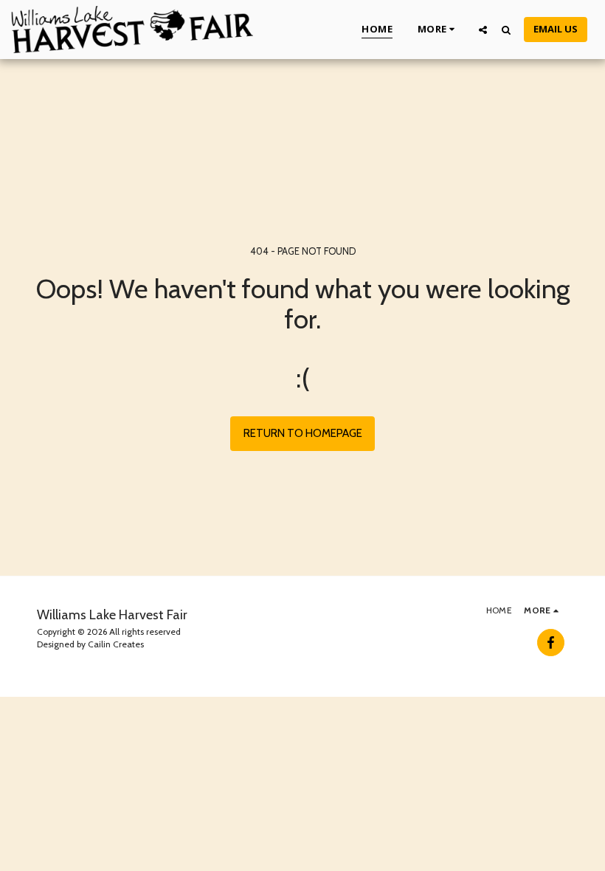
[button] (483, 29)
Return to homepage (302, 433)
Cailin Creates (116, 644)
